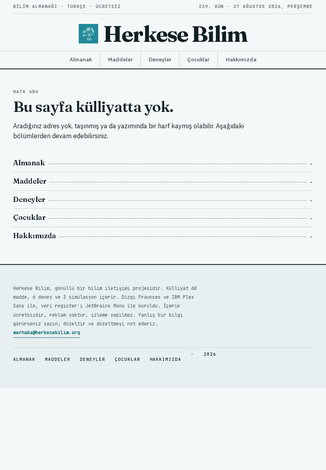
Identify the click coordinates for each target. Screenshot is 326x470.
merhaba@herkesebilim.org (46, 332)
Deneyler (160, 59)
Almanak (81, 59)
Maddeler (120, 59)
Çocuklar (198, 59)
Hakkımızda (241, 59)
